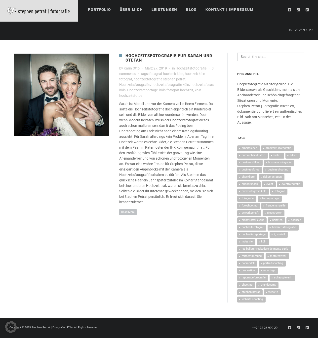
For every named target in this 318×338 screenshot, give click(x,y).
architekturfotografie (278, 148)
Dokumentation (272, 176)
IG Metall (279, 234)
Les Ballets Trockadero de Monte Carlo (265, 248)
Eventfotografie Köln (254, 191)
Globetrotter (274, 212)
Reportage (269, 270)
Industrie (247, 241)
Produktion (248, 270)
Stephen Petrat (251, 292)
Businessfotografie (279, 162)
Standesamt (268, 284)
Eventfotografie (290, 184)
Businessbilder (251, 162)
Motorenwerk (278, 256)
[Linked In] (307, 9)
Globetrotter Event (253, 220)
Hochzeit (296, 220)
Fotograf (280, 191)
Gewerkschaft (250, 212)
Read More (128, 212)
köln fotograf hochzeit (176, 90)
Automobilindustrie (253, 155)
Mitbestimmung (252, 256)
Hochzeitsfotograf (253, 227)
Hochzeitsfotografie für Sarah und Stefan (168, 58)
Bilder (293, 155)
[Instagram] (298, 9)
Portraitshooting (273, 263)
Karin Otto (132, 68)
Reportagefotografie (254, 277)
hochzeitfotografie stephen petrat (160, 79)
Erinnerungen (250, 184)
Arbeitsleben (249, 148)
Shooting (247, 284)
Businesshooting (278, 169)
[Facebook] (289, 9)
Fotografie (248, 198)
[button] (11, 327)
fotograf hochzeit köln (166, 74)
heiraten (277, 220)
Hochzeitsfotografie (191, 68)
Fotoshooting (249, 205)
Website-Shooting (252, 299)
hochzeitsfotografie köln (170, 85)
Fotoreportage (270, 198)
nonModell (248, 263)
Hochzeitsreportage (142, 90)
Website (273, 292)
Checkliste (248, 176)
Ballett (277, 155)
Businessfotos (250, 169)
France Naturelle (275, 205)
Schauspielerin (283, 277)
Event (269, 184)
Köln (263, 241)
